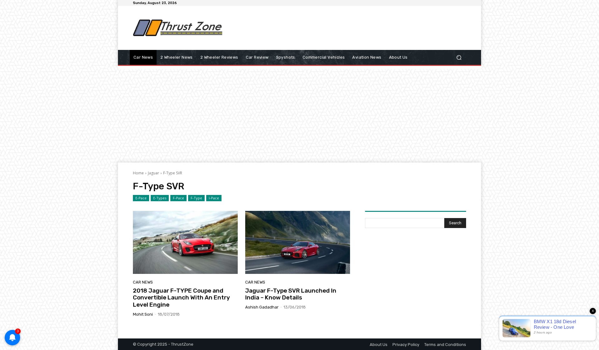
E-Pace (141, 198)
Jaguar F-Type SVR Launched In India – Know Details (290, 294)
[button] (458, 57)
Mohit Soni (143, 314)
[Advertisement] (351, 28)
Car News (143, 282)
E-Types (159, 198)
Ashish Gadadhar (262, 307)
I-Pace (214, 198)
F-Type (196, 198)
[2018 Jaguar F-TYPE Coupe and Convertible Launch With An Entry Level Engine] (185, 242)
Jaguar (153, 173)
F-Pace (178, 198)
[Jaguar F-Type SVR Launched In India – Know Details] (297, 242)
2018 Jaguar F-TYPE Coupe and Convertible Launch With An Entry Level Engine (181, 298)
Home (138, 173)
